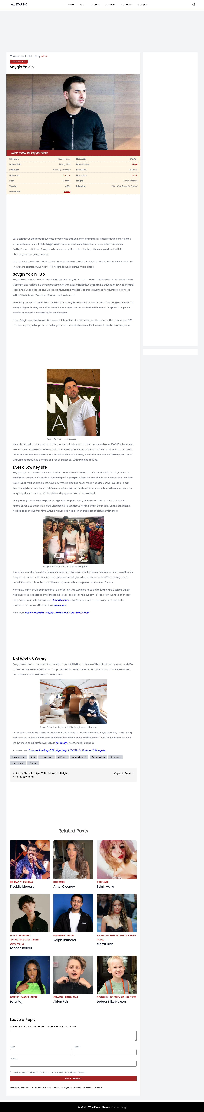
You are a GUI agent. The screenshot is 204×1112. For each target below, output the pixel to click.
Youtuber (110, 4)
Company (143, 4)
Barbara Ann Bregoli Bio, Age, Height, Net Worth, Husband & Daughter (67, 750)
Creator (58, 997)
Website (13, 1058)
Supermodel (18, 763)
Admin (44, 56)
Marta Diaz (105, 944)
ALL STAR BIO (19, 4)
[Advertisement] (170, 175)
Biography (16, 882)
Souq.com (115, 757)
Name (13, 1047)
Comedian (126, 4)
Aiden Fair (60, 1001)
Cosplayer (102, 882)
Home (71, 4)
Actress (95, 4)
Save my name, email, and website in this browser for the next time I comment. (50, 1072)
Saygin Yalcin (98, 757)
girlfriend (62, 757)
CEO (33, 757)
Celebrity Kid (117, 997)
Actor (83, 4)
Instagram (61, 742)
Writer (70, 935)
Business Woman (106, 935)
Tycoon (33, 763)
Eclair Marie (105, 886)
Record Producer (20, 939)
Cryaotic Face (122, 773)
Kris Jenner (60, 605)
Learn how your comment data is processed (78, 1087)
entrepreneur (46, 757)
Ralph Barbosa (64, 940)
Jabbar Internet (79, 757)
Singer (35, 939)
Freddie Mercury (22, 886)
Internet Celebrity (126, 935)
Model (100, 939)
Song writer (17, 943)
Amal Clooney (64, 886)
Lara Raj (16, 1001)
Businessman (19, 61)
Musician (28, 882)
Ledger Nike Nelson (111, 1001)
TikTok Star (71, 997)
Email (78, 1047)
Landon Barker (21, 948)
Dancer (25, 997)
